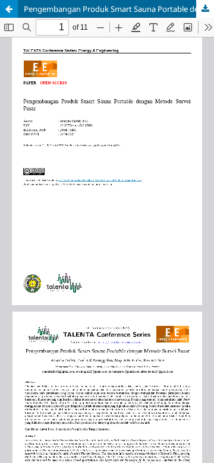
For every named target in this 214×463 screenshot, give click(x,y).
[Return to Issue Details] (9, 9)
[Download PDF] (205, 9)
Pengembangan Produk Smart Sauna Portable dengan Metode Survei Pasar (119, 9)
